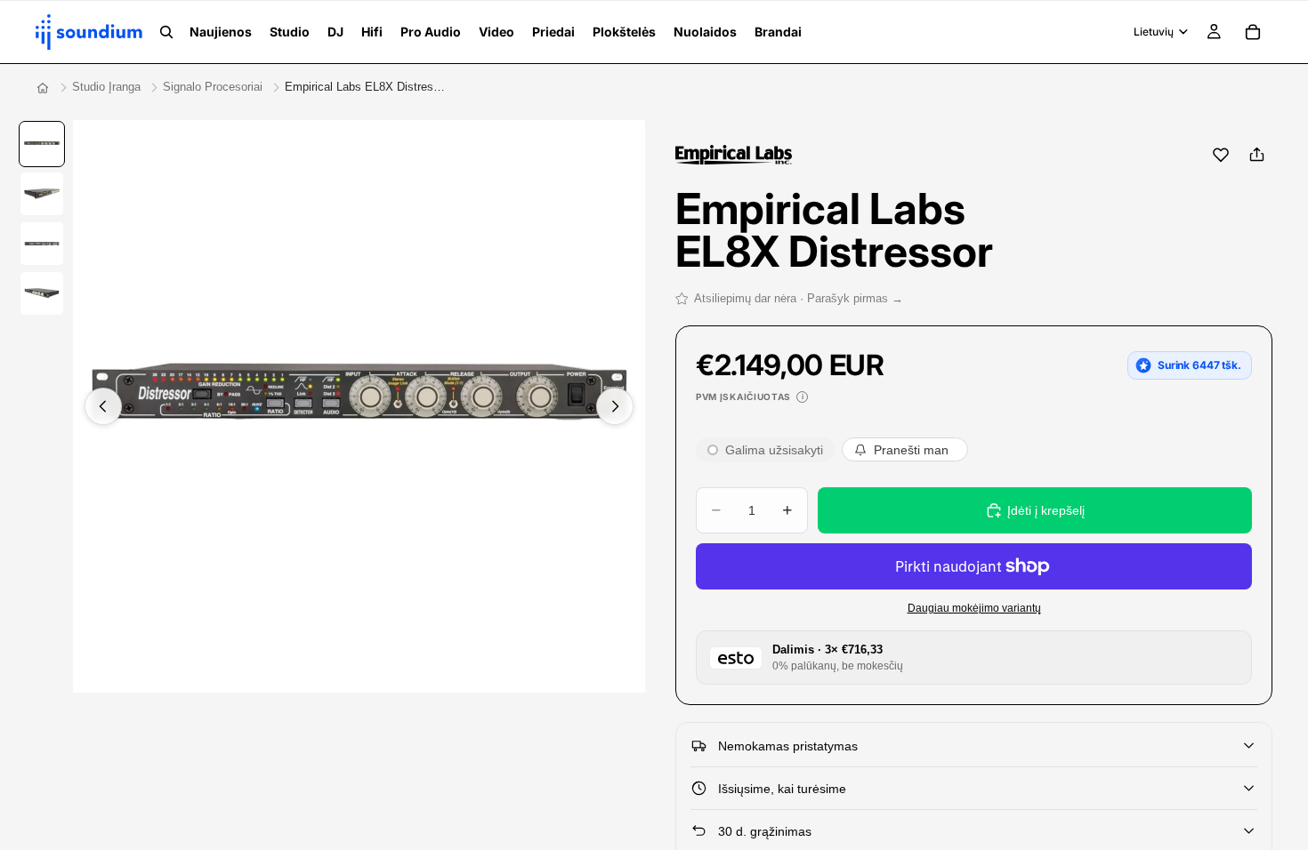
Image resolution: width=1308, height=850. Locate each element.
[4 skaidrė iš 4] (41, 293)
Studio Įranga (106, 86)
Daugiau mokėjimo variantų (974, 607)
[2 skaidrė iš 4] (41, 193)
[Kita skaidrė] (615, 406)
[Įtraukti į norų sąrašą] (1221, 155)
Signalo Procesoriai (212, 86)
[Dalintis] (1256, 155)
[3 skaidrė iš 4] (41, 243)
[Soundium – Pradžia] (43, 88)
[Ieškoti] (166, 32)
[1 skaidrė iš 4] (41, 144)
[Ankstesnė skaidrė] (103, 406)
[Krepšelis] (1252, 32)
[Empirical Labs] (733, 155)
